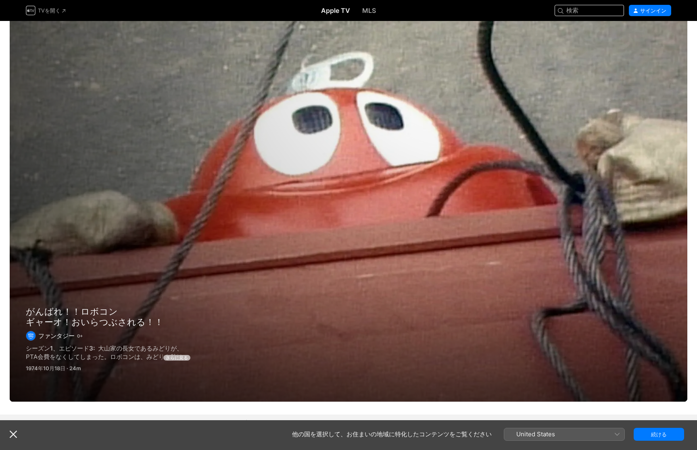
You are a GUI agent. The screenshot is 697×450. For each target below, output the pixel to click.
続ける (659, 434)
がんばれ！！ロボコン (72, 311)
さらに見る (177, 358)
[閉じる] (13, 434)
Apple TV (335, 10)
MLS (369, 10)
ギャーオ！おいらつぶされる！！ (348, 211)
